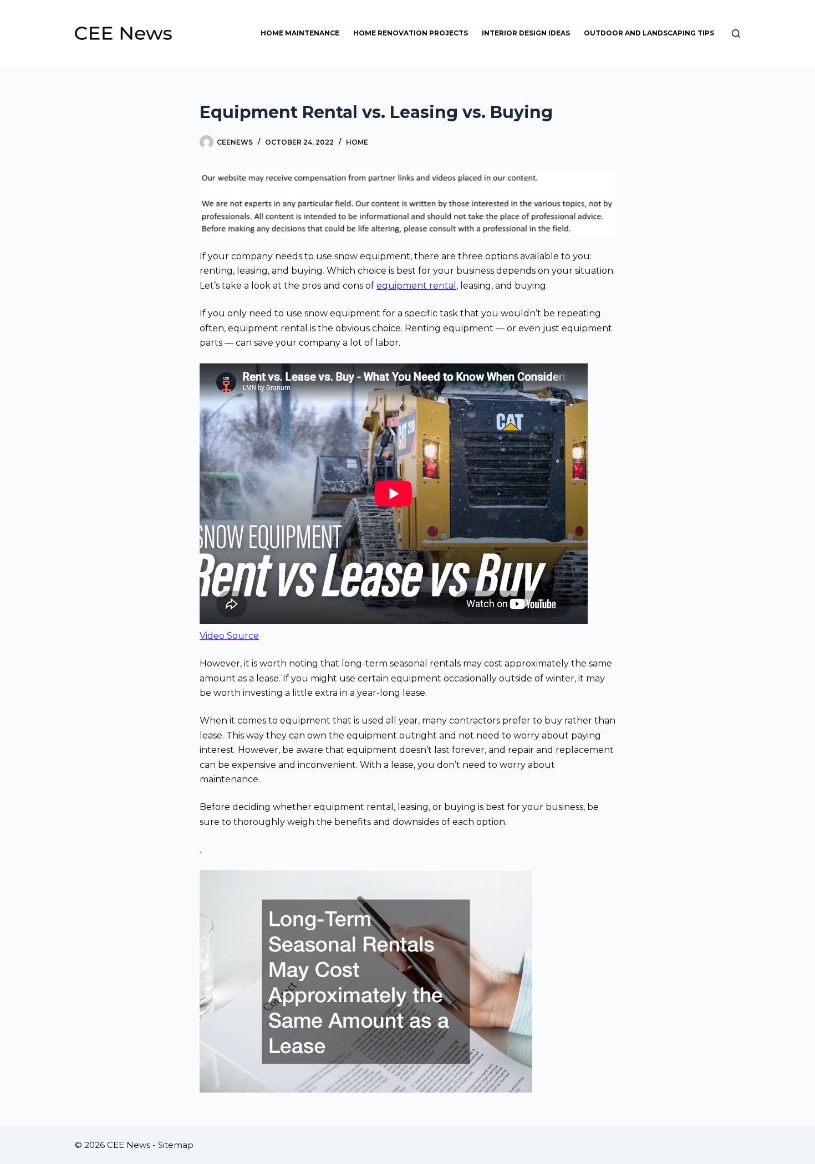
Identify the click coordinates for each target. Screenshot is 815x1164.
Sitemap (175, 1145)
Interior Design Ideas (526, 33)
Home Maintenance (300, 33)
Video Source (229, 635)
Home (357, 142)
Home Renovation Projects (410, 33)
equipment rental (416, 285)
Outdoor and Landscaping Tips (649, 33)
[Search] (736, 33)
